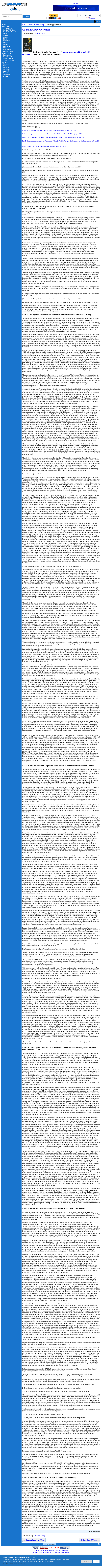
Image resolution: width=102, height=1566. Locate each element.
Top (99, 1544)
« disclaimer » (37, 1552)
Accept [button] (96, 1561)
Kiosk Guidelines (8, 57)
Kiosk (5, 39)
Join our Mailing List (49, 1544)
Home (4, 25)
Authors (5, 44)
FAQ (4, 66)
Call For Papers (8, 58)
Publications (7, 50)
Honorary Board (8, 51)
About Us (6, 67)
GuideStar (6, 74)
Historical (6, 37)
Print (98, 21)
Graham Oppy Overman (36, 29)
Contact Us (5, 62)
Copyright (6, 69)
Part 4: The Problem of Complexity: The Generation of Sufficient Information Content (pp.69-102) (53, 137)
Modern (5, 35)
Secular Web (6, 46)
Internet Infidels (7, 53)
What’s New (6, 26)
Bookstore (6, 41)
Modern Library (39, 25)
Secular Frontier (8, 28)
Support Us (5, 71)
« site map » (65, 1552)
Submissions (7, 55)
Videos (5, 42)
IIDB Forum (7, 48)
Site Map (5, 76)
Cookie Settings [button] (86, 1561)
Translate (92, 18)
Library (4, 33)
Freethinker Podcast (9, 32)
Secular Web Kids (9, 30)
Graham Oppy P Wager (90, 1540)
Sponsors (76, 3)
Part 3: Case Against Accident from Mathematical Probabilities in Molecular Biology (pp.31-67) (52, 134)
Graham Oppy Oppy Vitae (34, 1540)
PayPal (5, 73)
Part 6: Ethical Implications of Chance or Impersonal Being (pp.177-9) (44, 146)
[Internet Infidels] (14, 10)
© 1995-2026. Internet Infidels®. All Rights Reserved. (51, 1550)
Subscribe (6, 64)
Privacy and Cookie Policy (51, 1552)
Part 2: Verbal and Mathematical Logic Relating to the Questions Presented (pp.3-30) (49, 130)
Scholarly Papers (8, 60)
